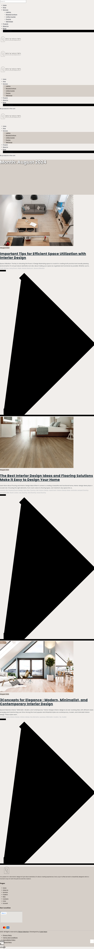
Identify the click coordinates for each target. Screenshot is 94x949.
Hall (37, 490)
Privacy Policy (7, 935)
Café (1, 268)
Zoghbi (64, 717)
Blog (4, 897)
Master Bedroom (27, 268)
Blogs (4, 28)
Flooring (8, 19)
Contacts (5, 899)
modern (56, 717)
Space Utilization (39, 268)
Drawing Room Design (15, 490)
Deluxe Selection (23, 932)
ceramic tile (4, 490)
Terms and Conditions (10, 938)
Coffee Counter (11, 17)
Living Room (13, 268)
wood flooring (41, 492)
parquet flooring (82, 490)
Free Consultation (7, 31)
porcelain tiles (4, 492)
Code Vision (43, 932)
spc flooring (23, 492)
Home (5, 5)
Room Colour (14, 492)
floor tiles (26, 490)
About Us (5, 26)
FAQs (4, 901)
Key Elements (34, 717)
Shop (4, 7)
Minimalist (49, 717)
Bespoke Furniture (11, 14)
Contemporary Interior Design (10, 717)
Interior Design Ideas (63, 490)
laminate (74, 490)
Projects (5, 24)
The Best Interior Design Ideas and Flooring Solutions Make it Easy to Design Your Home (46, 477)
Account (5, 903)
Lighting (8, 12)
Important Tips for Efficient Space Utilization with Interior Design (43, 255)
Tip (60, 717)
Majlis (19, 268)
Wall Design (9, 21)
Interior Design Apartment (47, 490)
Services (5, 10)
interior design (25, 717)
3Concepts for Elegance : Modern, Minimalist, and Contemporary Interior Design (44, 702)
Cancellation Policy (9, 940)
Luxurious (43, 717)
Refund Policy (7, 942)
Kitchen (6, 268)
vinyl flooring (32, 492)
